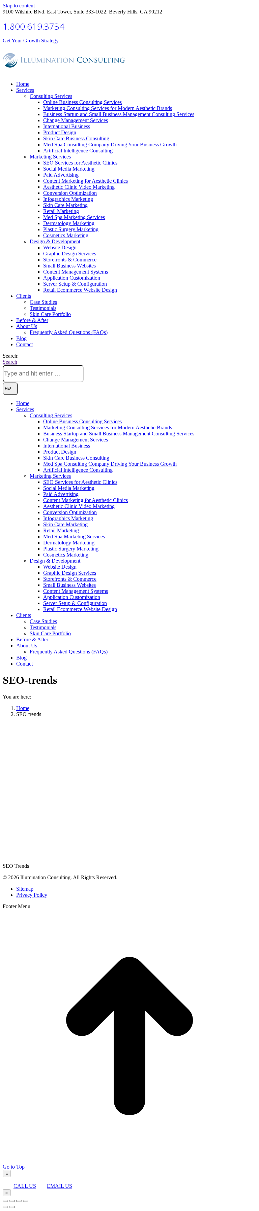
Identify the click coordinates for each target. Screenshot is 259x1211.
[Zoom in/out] (25, 1201)
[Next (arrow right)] (12, 1207)
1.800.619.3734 (33, 26)
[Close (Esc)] (5, 1201)
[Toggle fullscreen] (19, 1201)
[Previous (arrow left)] (5, 1207)
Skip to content (19, 5)
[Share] (12, 1201)
